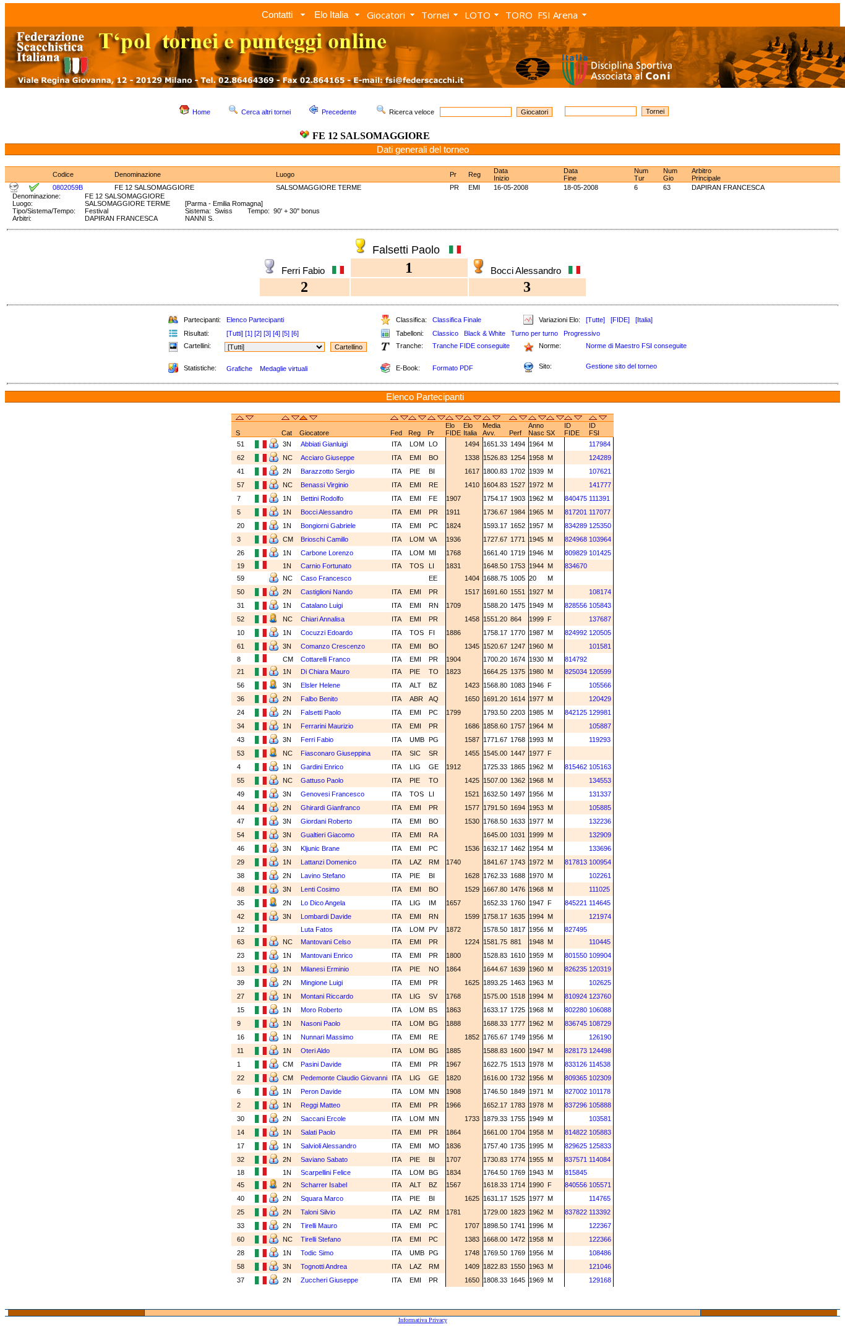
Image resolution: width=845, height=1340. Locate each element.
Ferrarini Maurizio (328, 726)
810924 (576, 996)
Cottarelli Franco (326, 659)
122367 (600, 1225)
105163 (600, 766)
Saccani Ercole (324, 1118)
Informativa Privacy (422, 1320)
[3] (267, 333)
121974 (600, 916)
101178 (600, 1091)
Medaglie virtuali (283, 368)
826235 (576, 969)
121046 (600, 1266)
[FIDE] (620, 319)
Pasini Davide (322, 1064)
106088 (600, 1010)
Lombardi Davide (327, 916)
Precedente (339, 112)
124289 (600, 457)
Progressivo (582, 333)
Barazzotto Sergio (328, 471)
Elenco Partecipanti (255, 319)
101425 (600, 553)
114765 (600, 1198)
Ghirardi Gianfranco (331, 807)
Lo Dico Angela (324, 903)
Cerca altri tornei (266, 112)
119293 (600, 739)
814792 (576, 659)
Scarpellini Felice (327, 1172)
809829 (576, 553)
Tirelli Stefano (322, 1239)
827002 (576, 1091)
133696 (600, 848)
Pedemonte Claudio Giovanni (344, 1078)
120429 (600, 698)
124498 (600, 1050)
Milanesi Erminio (326, 969)
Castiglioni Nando (327, 591)
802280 (576, 1010)
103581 (600, 1118)
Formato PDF (452, 368)
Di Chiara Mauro (326, 671)
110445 (600, 941)
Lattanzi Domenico (329, 862)
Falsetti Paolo (322, 712)
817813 (576, 862)
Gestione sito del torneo (621, 366)
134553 (600, 780)
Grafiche (239, 368)
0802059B (68, 187)
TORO (519, 15)
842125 (576, 712)
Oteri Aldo (316, 1050)
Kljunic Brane (321, 848)
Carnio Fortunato (327, 566)
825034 (576, 671)
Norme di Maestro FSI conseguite (636, 345)
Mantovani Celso (327, 941)
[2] (258, 333)
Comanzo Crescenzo (334, 646)
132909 (600, 835)
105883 (600, 1132)
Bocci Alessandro (327, 512)
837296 (576, 1105)
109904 (600, 955)
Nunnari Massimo (328, 1037)
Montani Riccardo (328, 996)
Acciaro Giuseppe (328, 457)
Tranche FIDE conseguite (471, 345)
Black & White (484, 333)
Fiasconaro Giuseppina (336, 753)
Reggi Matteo (321, 1105)
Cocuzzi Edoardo (327, 632)
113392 (600, 1212)
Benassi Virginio (325, 485)
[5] (286, 333)
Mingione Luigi (323, 982)
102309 (600, 1078)
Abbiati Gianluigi (325, 444)
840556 (576, 1185)
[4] (276, 333)
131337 (600, 794)
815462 (576, 766)
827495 (576, 929)
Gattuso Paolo (323, 780)
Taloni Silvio (319, 1212)
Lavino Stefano (324, 875)
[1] (248, 333)
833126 (576, 1064)
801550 (576, 955)
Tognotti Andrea (325, 1266)
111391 (599, 498)
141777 (600, 485)
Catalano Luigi (323, 605)
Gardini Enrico (323, 766)
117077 (600, 512)
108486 (600, 1253)
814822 (576, 1132)
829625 (576, 1146)
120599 (600, 671)
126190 (600, 1037)
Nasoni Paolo (321, 1023)
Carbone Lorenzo (328, 553)
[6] (295, 333)
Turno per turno (534, 333)
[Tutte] (595, 319)
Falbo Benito (320, 698)
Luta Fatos (318, 929)
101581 (600, 646)
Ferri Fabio (318, 739)
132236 (600, 821)
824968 (576, 539)
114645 (600, 903)
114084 (600, 1159)
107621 (600, 471)
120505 (600, 632)
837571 (576, 1159)
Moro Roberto (322, 1010)
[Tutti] (234, 333)
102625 (600, 982)
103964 (600, 539)
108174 (600, 591)
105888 (600, 1105)
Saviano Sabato (325, 1159)
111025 (599, 889)
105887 (600, 726)
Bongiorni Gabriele (329, 525)
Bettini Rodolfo (323, 498)
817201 (576, 512)
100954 (600, 862)
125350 (600, 525)
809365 (576, 1078)
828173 (576, 1050)
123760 (600, 996)
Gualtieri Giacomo (328, 835)
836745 (576, 1023)
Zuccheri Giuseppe (330, 1280)
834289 (576, 525)
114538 (600, 1064)
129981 (600, 712)
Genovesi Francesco (333, 794)
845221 (576, 903)
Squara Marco (323, 1198)
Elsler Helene (321, 685)
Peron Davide (322, 1091)
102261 (600, 875)
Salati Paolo (319, 1132)
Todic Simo (318, 1253)
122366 (600, 1239)
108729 (600, 1023)
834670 (576, 566)
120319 (600, 969)
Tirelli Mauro (320, 1225)
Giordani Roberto (327, 821)
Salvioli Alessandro (329, 1146)
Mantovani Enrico (327, 955)
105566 (600, 685)
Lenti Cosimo (321, 889)
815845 (576, 1172)
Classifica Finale (456, 319)
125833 (600, 1146)
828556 (576, 605)
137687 (600, 619)
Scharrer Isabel (325, 1185)
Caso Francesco (327, 578)
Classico (445, 333)
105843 (600, 605)
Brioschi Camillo (325, 539)
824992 (576, 632)
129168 (600, 1280)
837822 (576, 1212)
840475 (576, 498)
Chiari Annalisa (323, 619)
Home (201, 112)
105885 (600, 807)
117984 (600, 444)
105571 (600, 1185)
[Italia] (644, 319)
